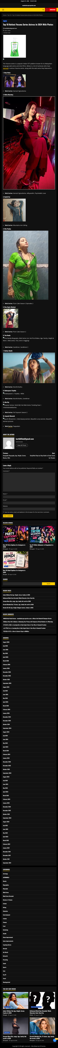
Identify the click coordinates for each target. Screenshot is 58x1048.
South (4, 963)
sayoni (5, 574)
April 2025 (5, 702)
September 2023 (7, 773)
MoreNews (34, 1046)
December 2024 (7, 717)
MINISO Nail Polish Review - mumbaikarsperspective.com (17, 618)
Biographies (6, 885)
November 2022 (7, 810)
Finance (5, 922)
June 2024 (5, 739)
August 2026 (6, 642)
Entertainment (6, 915)
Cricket (5, 904)
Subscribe (52, 9)
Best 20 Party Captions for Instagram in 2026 (14, 546)
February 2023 (6, 799)
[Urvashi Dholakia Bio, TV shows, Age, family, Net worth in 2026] (42, 1025)
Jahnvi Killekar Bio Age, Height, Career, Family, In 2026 (16, 595)
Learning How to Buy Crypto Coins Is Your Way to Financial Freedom (29, 625)
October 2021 (6, 859)
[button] (3, 9)
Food (4, 926)
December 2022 (7, 807)
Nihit (32, 1015)
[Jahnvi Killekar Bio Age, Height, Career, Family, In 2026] (15, 1000)
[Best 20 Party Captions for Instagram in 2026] (15, 534)
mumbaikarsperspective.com (29, 5)
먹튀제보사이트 (7, 631)
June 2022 (5, 829)
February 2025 (6, 709)
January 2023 (6, 803)
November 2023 (7, 766)
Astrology (5, 874)
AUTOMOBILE (6, 877)
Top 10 (4, 21)
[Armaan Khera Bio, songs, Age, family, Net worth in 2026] (15, 1025)
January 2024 (6, 758)
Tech (4, 971)
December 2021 (7, 852)
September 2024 (7, 728)
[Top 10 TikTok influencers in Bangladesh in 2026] (42, 534)
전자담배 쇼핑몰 (7, 625)
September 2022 (7, 818)
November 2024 (7, 721)
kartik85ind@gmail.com (10, 28)
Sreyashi (6, 549)
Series (10, 426)
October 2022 (6, 814)
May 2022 (5, 833)
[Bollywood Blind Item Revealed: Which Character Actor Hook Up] (42, 1000)
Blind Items (6, 892)
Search (5, 579)
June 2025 (5, 694)
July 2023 (5, 780)
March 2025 (6, 706)
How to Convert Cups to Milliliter (21, 631)
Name (5, 494)
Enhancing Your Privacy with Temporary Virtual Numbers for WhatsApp (36, 622)
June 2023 (5, 784)
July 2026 (5, 646)
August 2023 (6, 777)
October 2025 (6, 679)
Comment (6, 471)
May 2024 (5, 743)
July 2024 (5, 736)
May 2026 (5, 653)
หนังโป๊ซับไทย (7, 628)
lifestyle (5, 948)
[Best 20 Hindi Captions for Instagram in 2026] (15, 559)
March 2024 (6, 751)
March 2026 (6, 661)
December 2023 (7, 762)
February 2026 (6, 664)
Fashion (5, 919)
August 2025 (6, 687)
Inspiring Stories (7, 945)
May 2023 (5, 788)
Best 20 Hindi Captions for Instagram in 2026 (14, 571)
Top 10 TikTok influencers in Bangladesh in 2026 (41, 546)
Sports (4, 967)
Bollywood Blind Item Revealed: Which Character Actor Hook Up (18, 598)
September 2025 (7, 683)
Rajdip (5, 1015)
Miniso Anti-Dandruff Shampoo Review (42, 618)
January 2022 (6, 848)
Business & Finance (7, 900)
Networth (5, 956)
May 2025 (5, 698)
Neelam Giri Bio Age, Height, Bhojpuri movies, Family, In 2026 (18, 608)
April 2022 (5, 837)
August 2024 (6, 732)
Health (4, 933)
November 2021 (7, 855)
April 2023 (5, 792)
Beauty (4, 881)
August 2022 (6, 822)
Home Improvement (8, 937)
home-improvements (8, 941)
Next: (42, 455)
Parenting (5, 960)
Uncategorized (6, 982)
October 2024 (6, 724)
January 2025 (6, 713)
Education (5, 911)
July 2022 (5, 825)
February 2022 (6, 844)
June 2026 (5, 650)
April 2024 (5, 747)
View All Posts (21, 445)
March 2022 (6, 840)
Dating (4, 907)
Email (5, 500)
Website (5, 506)
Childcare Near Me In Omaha (10, 622)
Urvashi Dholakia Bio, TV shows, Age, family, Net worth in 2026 (18, 604)
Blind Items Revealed (8, 896)
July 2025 (5, 691)
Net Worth (5, 952)
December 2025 (7, 672)
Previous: (14, 455)
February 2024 (6, 754)
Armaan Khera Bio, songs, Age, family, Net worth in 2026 (17, 601)
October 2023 (6, 769)
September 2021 (7, 863)
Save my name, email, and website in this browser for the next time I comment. (27, 512)
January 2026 (6, 668)
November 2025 (7, 676)
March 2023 (6, 795)
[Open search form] (43, 9)
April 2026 (5, 657)
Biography (5, 889)
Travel (4, 978)
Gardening (5, 930)
